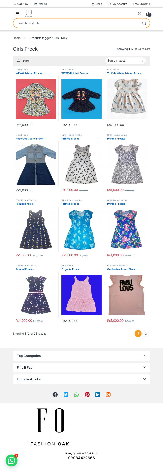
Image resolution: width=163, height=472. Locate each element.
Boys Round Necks (117, 265)
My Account (120, 3)
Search (144, 23)
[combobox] (76, 23)
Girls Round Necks (71, 135)
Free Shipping (141, 3)
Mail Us (43, 3)
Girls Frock (21, 69)
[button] (11, 460)
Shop (99, 3)
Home (16, 38)
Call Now (22, 3)
